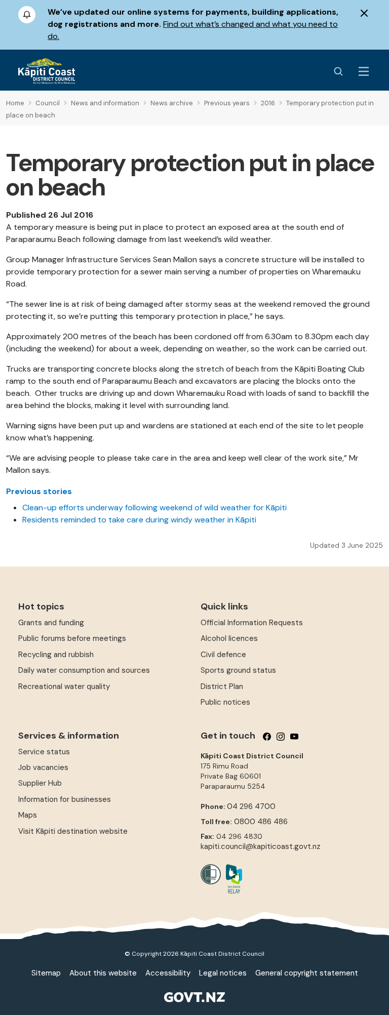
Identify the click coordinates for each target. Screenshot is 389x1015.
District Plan (222, 686)
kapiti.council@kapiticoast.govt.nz (261, 846)
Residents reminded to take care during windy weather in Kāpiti (139, 519)
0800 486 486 (261, 822)
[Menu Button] (364, 71)
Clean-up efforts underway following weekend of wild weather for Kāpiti (154, 507)
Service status (44, 752)
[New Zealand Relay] (231, 879)
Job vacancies (43, 767)
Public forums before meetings (72, 638)
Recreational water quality (64, 686)
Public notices (225, 702)
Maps (27, 815)
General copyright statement (306, 973)
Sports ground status (238, 670)
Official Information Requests (252, 623)
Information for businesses (64, 799)
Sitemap (46, 973)
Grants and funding (51, 623)
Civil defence (223, 654)
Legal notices (223, 973)
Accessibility (167, 973)
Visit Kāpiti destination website (73, 831)
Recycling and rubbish (56, 654)
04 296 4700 (251, 806)
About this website (103, 973)
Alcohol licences (229, 638)
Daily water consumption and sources (84, 670)
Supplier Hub (40, 783)
